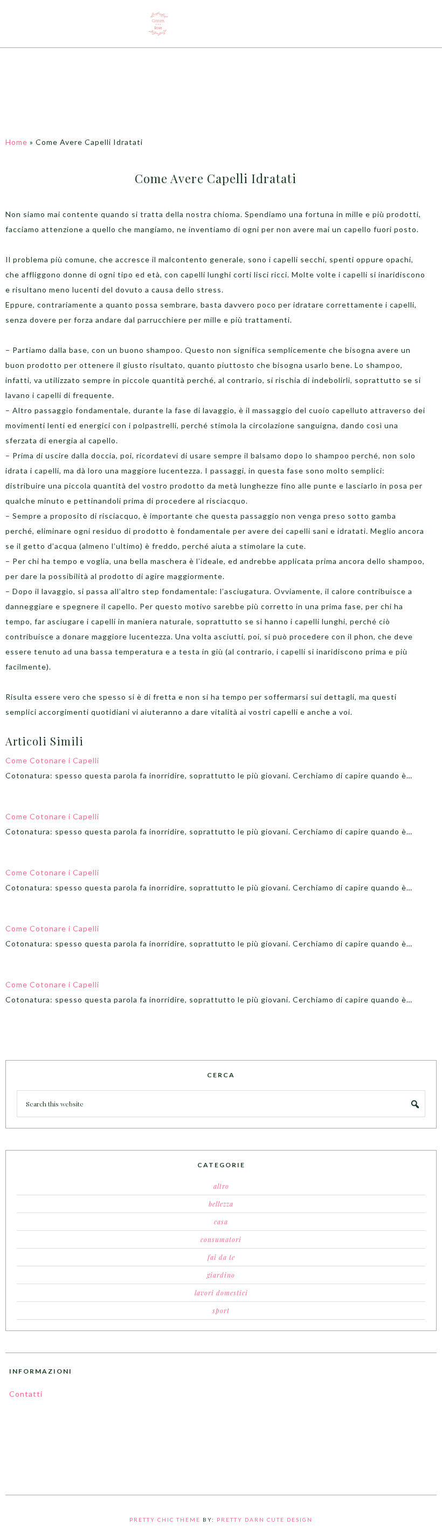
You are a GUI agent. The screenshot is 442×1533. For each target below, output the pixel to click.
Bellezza (221, 1204)
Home (16, 142)
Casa (221, 1221)
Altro (221, 1186)
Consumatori (221, 1239)
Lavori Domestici (221, 1292)
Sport (221, 1310)
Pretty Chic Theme (165, 1519)
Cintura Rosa (221, 23)
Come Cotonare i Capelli (52, 760)
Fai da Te (221, 1257)
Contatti (26, 1393)
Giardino (221, 1275)
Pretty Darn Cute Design (265, 1519)
